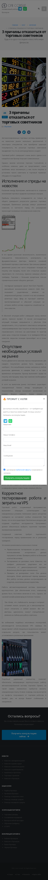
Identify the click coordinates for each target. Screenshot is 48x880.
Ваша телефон (9, 435)
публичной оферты (23, 470)
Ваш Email (7, 445)
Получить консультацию (17, 478)
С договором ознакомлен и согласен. (23, 471)
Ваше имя (7, 424)
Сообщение (8, 456)
